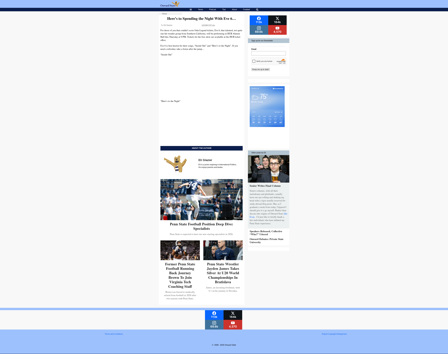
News (200, 9)
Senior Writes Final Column (265, 186)
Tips (224, 9)
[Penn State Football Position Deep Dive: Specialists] (201, 219)
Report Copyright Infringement (334, 334)
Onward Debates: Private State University (267, 240)
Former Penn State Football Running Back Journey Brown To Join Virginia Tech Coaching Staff (180, 275)
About (234, 9)
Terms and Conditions (114, 334)
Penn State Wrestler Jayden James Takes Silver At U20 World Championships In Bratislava (223, 273)
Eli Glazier (168, 25)
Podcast (212, 9)
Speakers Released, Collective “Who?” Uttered (266, 232)
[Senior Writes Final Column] (268, 183)
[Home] (169, 6)
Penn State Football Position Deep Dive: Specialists (201, 226)
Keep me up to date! (260, 69)
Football (246, 9)
